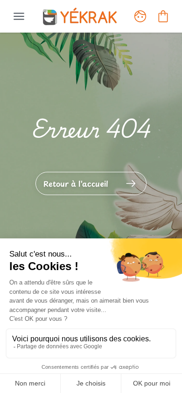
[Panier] (163, 16)
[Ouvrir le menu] (19, 16)
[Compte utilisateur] (140, 16)
